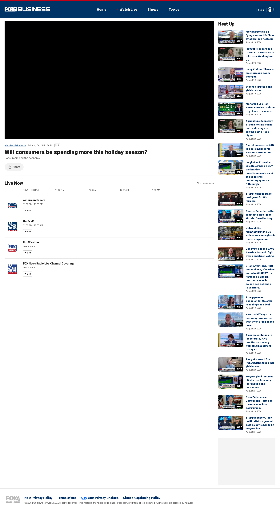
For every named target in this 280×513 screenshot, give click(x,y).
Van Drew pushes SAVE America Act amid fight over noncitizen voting (260, 252)
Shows (152, 9)
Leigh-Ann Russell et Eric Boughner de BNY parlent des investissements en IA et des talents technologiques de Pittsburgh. (259, 173)
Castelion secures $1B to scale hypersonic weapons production (260, 149)
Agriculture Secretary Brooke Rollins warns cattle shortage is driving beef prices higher (259, 128)
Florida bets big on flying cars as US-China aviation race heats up (260, 35)
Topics (174, 9)
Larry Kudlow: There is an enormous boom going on (260, 73)
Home (101, 9)
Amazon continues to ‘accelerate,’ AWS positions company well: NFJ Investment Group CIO (259, 342)
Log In (261, 10)
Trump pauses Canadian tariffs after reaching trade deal (259, 301)
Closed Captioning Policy (141, 498)
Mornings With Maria (15, 145)
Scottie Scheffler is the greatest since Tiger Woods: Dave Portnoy (260, 215)
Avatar (270, 9)
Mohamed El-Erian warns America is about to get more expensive (260, 107)
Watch (28, 210)
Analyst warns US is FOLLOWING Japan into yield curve (260, 363)
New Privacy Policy (38, 498)
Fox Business (27, 9)
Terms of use (67, 498)
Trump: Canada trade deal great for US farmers (259, 197)
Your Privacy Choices (102, 498)
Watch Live (128, 9)
